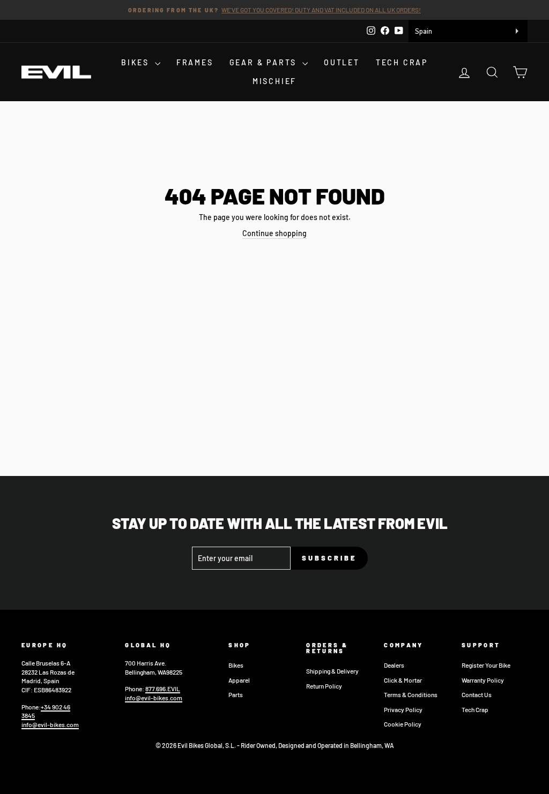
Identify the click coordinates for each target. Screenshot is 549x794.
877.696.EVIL (162, 688)
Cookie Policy (402, 724)
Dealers (394, 665)
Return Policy (324, 686)
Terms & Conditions (410, 694)
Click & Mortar (403, 680)
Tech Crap (475, 709)
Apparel (239, 680)
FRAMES (194, 62)
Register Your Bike (486, 665)
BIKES (136, 62)
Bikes (235, 665)
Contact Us (477, 694)
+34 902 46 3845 (45, 711)
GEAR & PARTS (264, 62)
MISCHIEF (274, 81)
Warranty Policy (483, 680)
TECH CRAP (402, 62)
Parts (235, 694)
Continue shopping (274, 233)
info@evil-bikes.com (50, 724)
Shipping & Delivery (332, 671)
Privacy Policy (403, 709)
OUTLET (342, 62)
